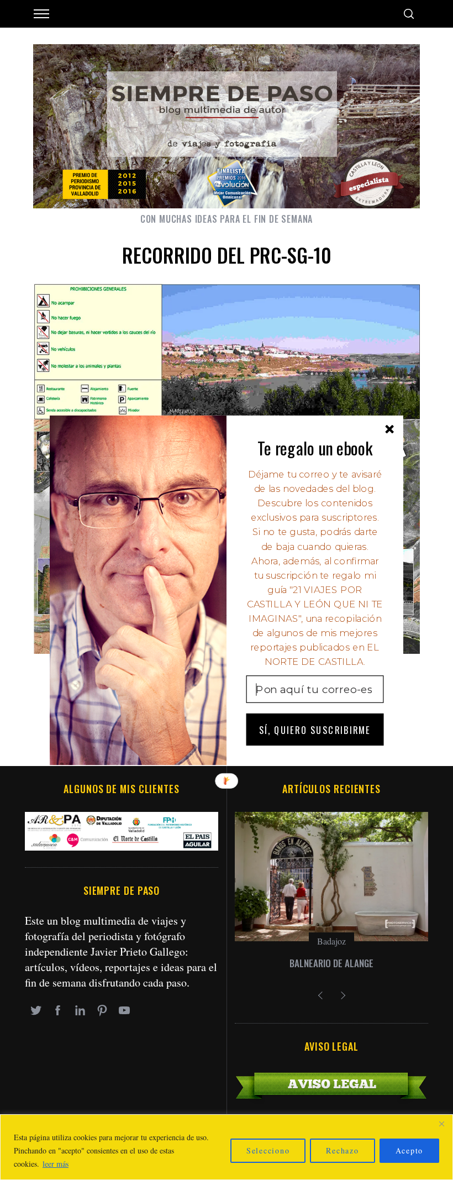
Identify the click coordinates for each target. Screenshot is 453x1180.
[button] (315, 447)
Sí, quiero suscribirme (315, 729)
